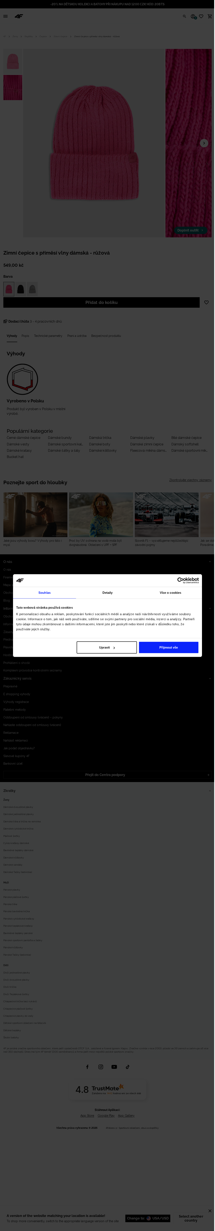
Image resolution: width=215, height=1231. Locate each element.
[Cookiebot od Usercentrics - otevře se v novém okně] (180, 580)
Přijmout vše (168, 647)
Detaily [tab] (107, 592)
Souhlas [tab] (44, 592)
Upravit (104, 647)
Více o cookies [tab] (170, 592)
